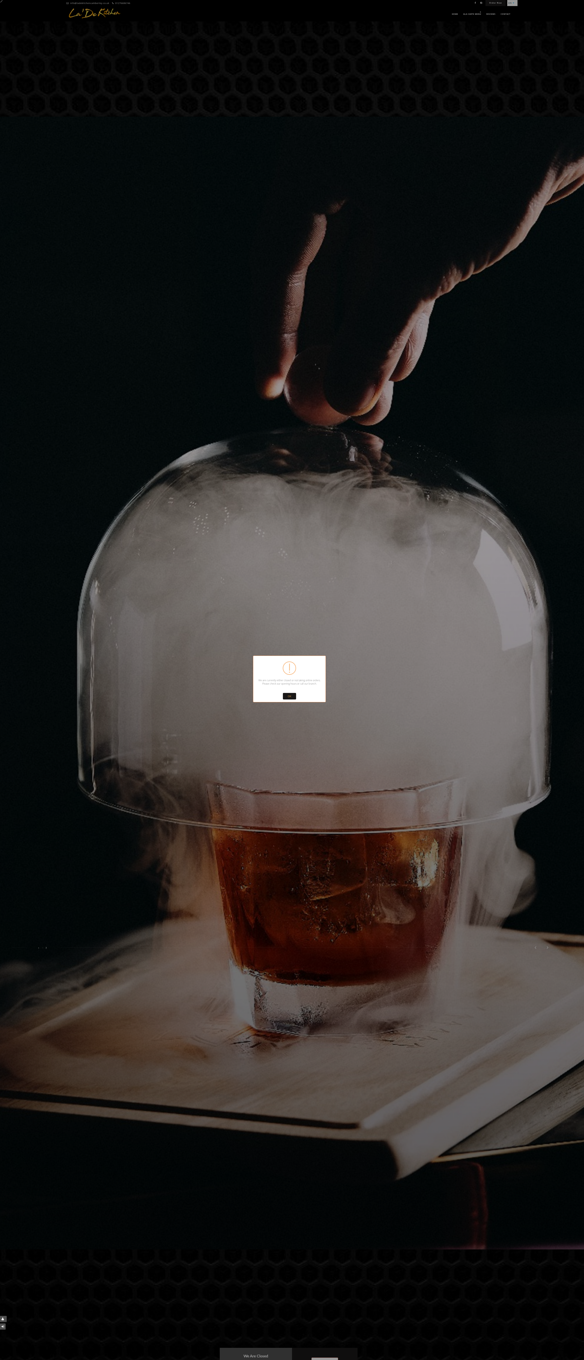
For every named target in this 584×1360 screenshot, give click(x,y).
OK (289, 696)
